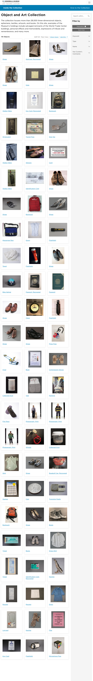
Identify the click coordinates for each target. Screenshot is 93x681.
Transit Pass (30, 137)
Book (28, 370)
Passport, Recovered (33, 292)
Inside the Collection (12, 8)
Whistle (28, 447)
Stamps (5, 499)
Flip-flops (6, 421)
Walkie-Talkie (7, 111)
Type (74, 41)
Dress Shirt (53, 551)
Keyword (76, 36)
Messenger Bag (8, 240)
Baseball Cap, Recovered (58, 473)
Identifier (63, 37)
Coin (27, 499)
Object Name (54, 37)
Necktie (51, 577)
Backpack (52, 111)
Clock (28, 318)
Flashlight (52, 240)
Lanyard (5, 630)
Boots (51, 525)
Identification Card (32, 189)
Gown (28, 240)
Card (50, 163)
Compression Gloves (56, 370)
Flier (50, 630)
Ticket (5, 551)
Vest (27, 396)
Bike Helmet (7, 292)
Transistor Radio (55, 499)
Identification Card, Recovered (32, 577)
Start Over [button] (81, 30)
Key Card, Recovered (33, 111)
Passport (52, 292)
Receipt (5, 604)
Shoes (5, 59)
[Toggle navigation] (89, 2)
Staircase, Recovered (33, 59)
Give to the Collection (80, 8)
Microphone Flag (55, 656)
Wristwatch (7, 137)
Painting (52, 396)
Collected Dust (8, 396)
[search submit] (88, 16)
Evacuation (80, 26)
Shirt (4, 473)
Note (27, 85)
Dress (51, 604)
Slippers (29, 163)
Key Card (6, 656)
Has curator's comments (77, 53)
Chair (4, 370)
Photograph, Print (32, 421)
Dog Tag (52, 137)
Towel (5, 266)
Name (75, 46)
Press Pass (53, 344)
